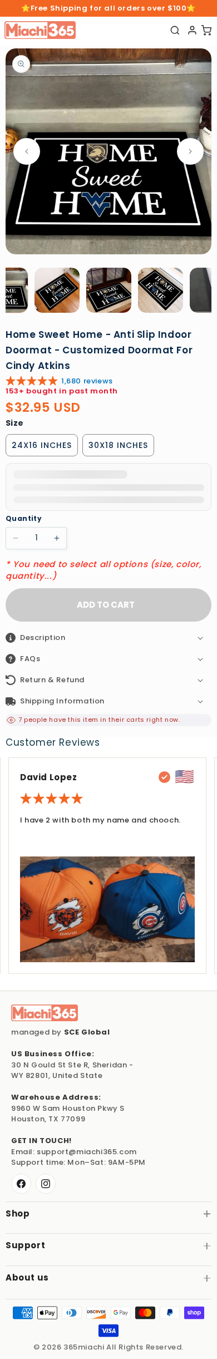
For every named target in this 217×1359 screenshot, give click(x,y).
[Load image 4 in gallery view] (160, 290)
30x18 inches (118, 445)
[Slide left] (26, 151)
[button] (108, 637)
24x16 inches (42, 445)
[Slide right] (190, 151)
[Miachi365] (44, 1013)
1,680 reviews (87, 381)
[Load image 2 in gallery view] (57, 290)
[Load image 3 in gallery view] (108, 290)
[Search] (175, 30)
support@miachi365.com (87, 1151)
